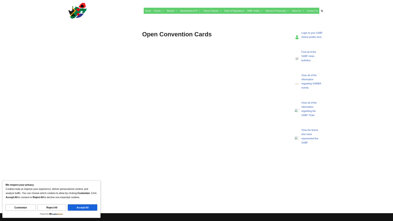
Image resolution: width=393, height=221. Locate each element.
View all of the (309, 75)
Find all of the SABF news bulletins (308, 56)
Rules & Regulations (234, 11)
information (307, 79)
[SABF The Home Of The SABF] (77, 11)
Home (148, 11)
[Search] (322, 11)
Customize (20, 207)
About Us (296, 11)
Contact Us (312, 11)
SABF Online (253, 11)
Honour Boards (211, 11)
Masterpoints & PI (188, 11)
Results (170, 11)
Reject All (51, 207)
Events (157, 11)
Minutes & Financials (276, 11)
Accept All (82, 207)
